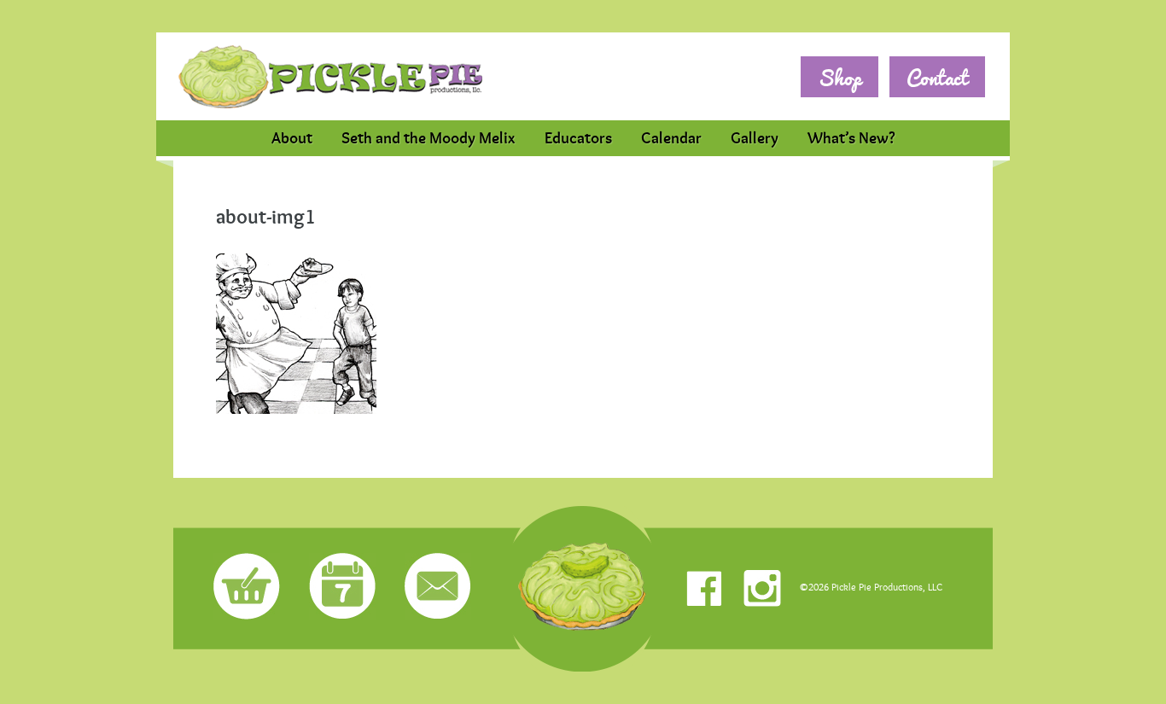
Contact (937, 77)
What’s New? (851, 138)
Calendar (671, 138)
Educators (578, 138)
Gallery (754, 138)
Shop (839, 77)
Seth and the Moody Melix (428, 138)
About (291, 138)
